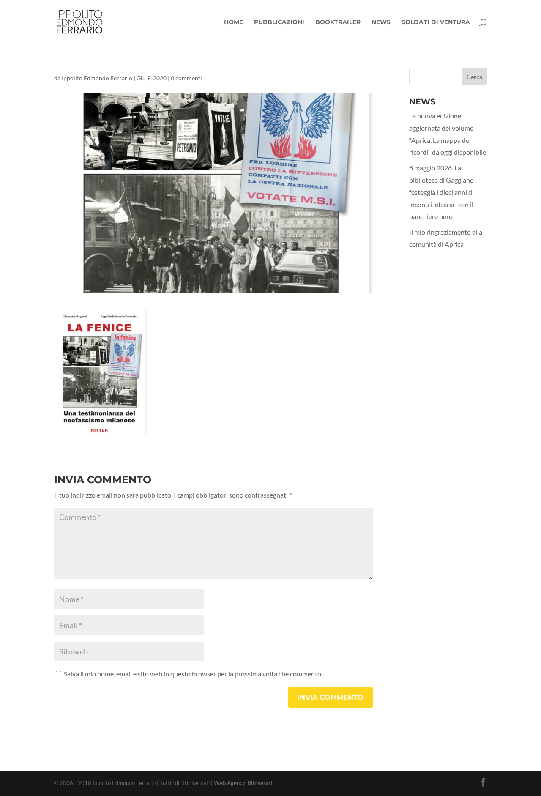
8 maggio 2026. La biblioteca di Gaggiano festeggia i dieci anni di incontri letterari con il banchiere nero (441, 192)
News (381, 22)
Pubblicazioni (279, 22)
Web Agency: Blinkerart (243, 783)
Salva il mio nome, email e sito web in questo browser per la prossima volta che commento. (193, 674)
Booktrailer (338, 22)
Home (233, 22)
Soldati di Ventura (436, 22)
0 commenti (186, 78)
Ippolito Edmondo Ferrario (97, 78)
